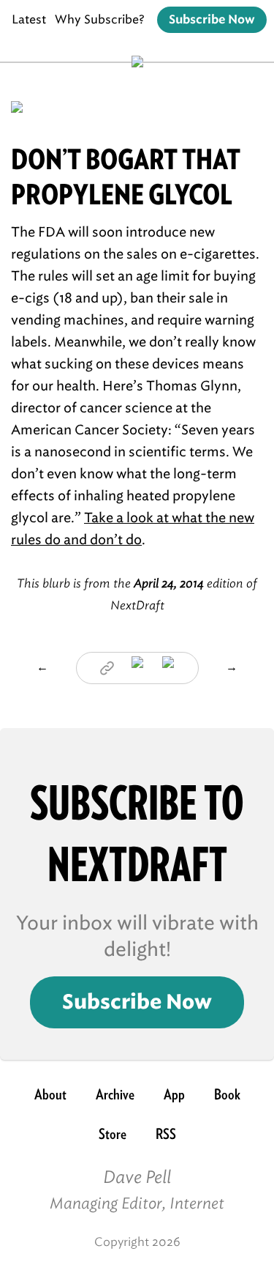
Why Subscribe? (100, 19)
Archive (115, 1094)
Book (227, 1094)
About (50, 1094)
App (174, 1094)
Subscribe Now (212, 20)
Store (112, 1134)
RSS (166, 1134)
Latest (29, 19)
